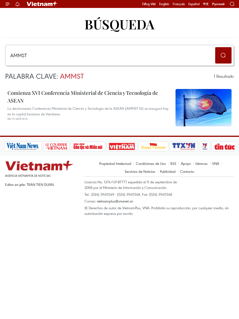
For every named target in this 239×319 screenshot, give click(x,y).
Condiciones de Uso (151, 163)
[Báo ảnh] (121, 146)
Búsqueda (119, 24)
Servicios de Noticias (140, 171)
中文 (206, 4)
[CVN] (56, 146)
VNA (215, 163)
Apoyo (186, 163)
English (164, 4)
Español (194, 4)
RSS (173, 163)
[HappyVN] (154, 146)
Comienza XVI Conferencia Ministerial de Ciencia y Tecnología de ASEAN (82, 96)
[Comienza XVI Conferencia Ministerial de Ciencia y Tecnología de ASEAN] (204, 107)
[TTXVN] (184, 146)
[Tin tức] (225, 146)
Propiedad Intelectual (115, 163)
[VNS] (23, 146)
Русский (218, 4)
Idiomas (201, 163)
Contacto (187, 171)
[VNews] (204, 146)
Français (179, 4)
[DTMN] (88, 146)
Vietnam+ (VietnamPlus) (42, 3)
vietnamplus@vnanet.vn (115, 201)
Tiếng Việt (149, 4)
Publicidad (168, 171)
